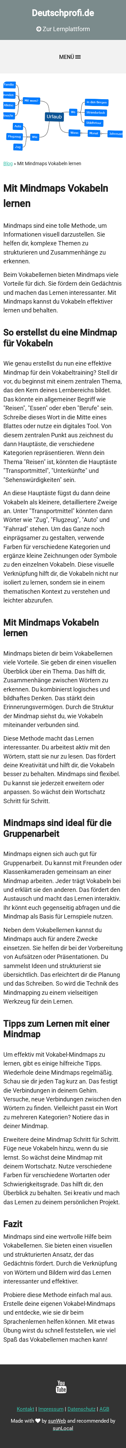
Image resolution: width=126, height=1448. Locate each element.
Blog (8, 163)
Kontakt (25, 1409)
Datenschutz (81, 1409)
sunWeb (57, 1421)
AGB (104, 1409)
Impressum (51, 1409)
